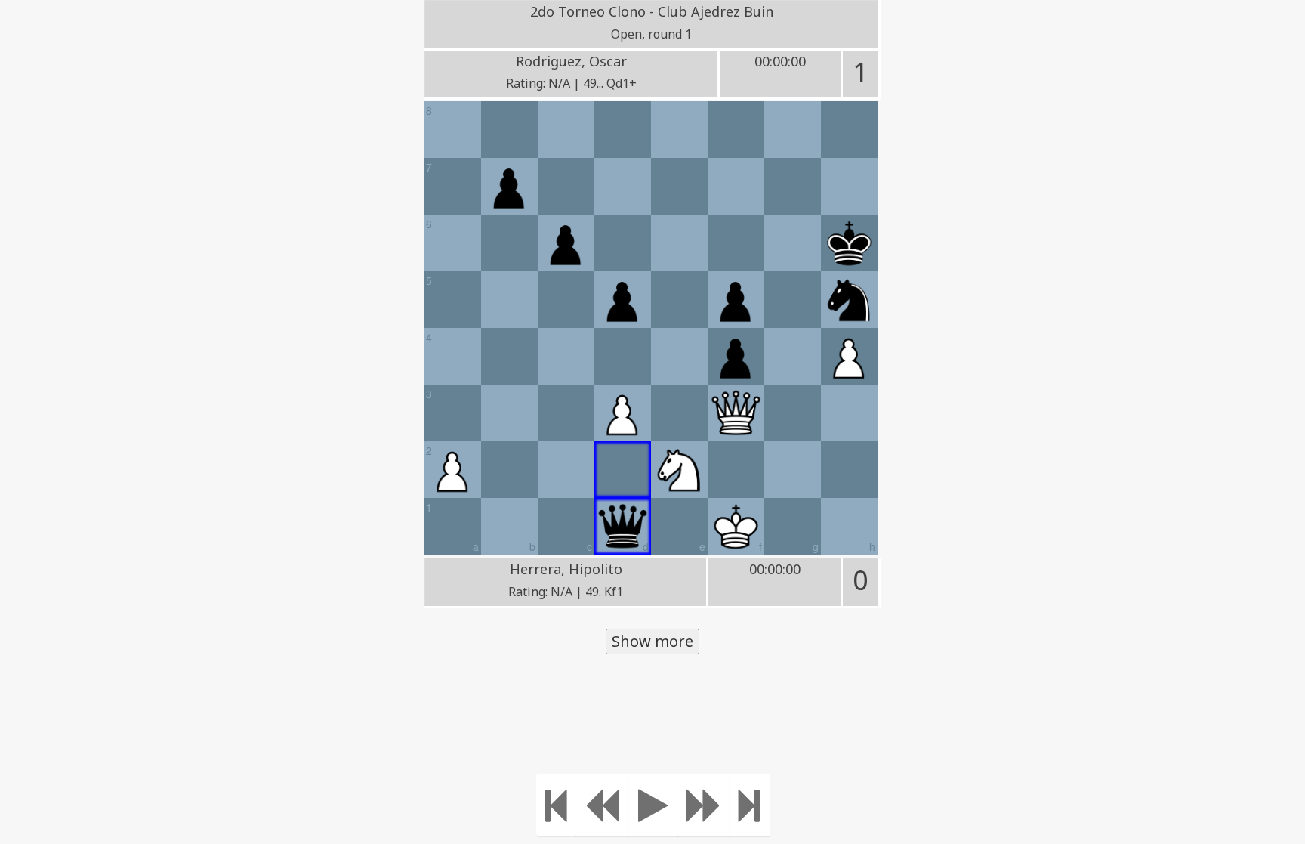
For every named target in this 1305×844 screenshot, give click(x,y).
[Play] (653, 805)
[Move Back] (601, 805)
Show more (652, 641)
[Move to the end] (750, 805)
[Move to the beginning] (556, 805)
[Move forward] (703, 805)
